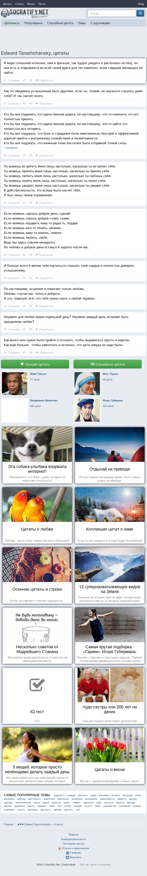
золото (21, 809)
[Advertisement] (73, 38)
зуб (78, 809)
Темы (82, 23)
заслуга (108, 802)
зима (52, 806)
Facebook (75, 852)
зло (59, 806)
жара (93, 795)
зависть (121, 799)
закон (36, 802)
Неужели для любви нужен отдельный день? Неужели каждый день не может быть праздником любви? (66, 319)
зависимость (107, 799)
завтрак (8, 802)
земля (31, 806)
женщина (9, 799)
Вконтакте (75, 857)
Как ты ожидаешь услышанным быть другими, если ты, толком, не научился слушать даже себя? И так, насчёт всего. (73, 93)
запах (67, 802)
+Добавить (11, 23)
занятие (56, 802)
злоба (67, 806)
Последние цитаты (73, 843)
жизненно (76, 799)
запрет (76, 802)
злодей (78, 806)
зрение (57, 809)
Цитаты (7, 4)
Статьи (19, 4)
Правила (73, 834)
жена (138, 795)
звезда (131, 802)
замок (45, 802)
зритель (68, 809)
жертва (21, 799)
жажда (71, 795)
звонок (7, 806)
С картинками (100, 23)
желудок (127, 795)
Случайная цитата (60, 23)
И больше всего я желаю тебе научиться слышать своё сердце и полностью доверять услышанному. (69, 267)
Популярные (33, 23)
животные (63, 799)
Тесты (41, 4)
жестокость (34, 799)
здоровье (19, 806)
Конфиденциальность (73, 839)
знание (137, 806)
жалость (83, 795)
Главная (8, 824)
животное (49, 799)
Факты (30, 4)
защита (120, 802)
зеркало (42, 806)
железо (115, 795)
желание (104, 795)
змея (97, 806)
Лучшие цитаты (37, 364)
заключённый (23, 802)
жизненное (91, 799)
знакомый (124, 806)
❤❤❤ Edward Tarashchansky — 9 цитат (40, 824)
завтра (133, 799)
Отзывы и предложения (75, 848)
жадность (59, 795)
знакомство (109, 806)
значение (9, 809)
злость (88, 806)
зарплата (88, 802)
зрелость (45, 809)
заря (98, 802)
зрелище (33, 809)
